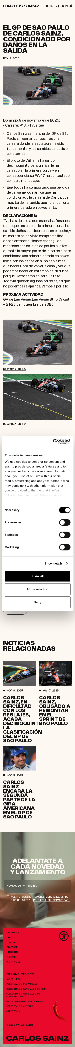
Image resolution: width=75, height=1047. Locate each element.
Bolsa (52, 6)
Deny (37, 602)
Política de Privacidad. (51, 900)
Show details (53, 563)
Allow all (37, 576)
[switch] (64, 522)
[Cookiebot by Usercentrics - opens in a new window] (53, 441)
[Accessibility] (64, 936)
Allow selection (37, 589)
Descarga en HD (14, 369)
